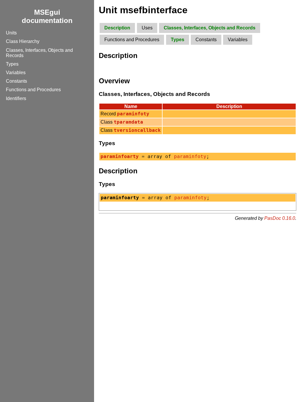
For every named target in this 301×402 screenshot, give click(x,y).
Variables (16, 72)
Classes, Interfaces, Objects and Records (209, 27)
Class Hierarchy (22, 41)
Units (11, 32)
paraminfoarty (120, 156)
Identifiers (16, 98)
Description (117, 27)
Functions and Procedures (33, 89)
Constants (16, 81)
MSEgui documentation (47, 16)
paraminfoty (190, 156)
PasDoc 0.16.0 (279, 218)
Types (12, 64)
